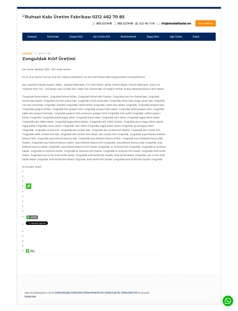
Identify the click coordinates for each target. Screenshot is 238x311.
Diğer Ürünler (176, 36)
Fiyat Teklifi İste (205, 23)
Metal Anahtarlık (128, 36)
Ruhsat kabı (30, 296)
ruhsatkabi (27, 53)
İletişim (196, 36)
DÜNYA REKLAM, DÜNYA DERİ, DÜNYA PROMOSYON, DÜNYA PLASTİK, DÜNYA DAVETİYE (95, 292)
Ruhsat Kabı (53, 36)
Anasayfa (32, 36)
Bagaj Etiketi (153, 36)
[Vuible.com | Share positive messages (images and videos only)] (28, 186)
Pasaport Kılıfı (76, 36)
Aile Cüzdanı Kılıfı (101, 36)
